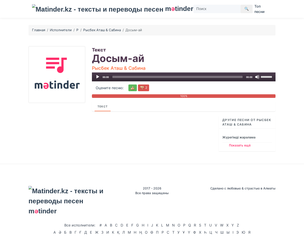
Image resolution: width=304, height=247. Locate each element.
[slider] (267, 76)
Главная (38, 30)
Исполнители (61, 30)
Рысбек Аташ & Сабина (102, 30)
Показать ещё (240, 145)
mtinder (176, 8)
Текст (102, 106)
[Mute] (257, 77)
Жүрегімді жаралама (238, 137)
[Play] (97, 77)
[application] (184, 76)
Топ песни (259, 9)
